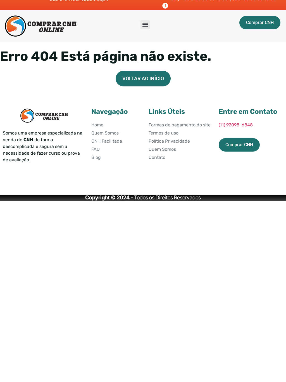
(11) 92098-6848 (236, 125)
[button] (145, 24)
